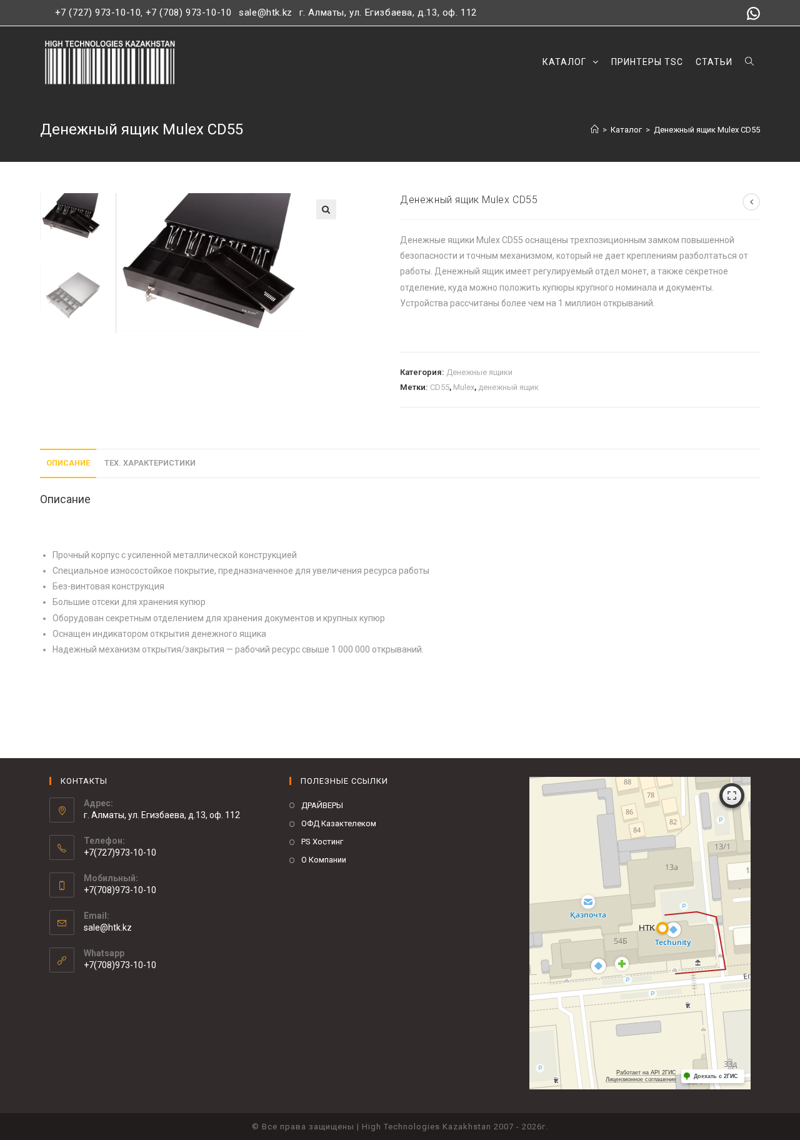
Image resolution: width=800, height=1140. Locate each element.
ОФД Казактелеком (338, 823)
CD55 (439, 387)
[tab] (68, 463)
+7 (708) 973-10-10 (189, 12)
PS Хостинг (322, 841)
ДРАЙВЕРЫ (322, 805)
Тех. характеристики (150, 463)
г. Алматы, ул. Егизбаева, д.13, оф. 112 (388, 12)
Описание (68, 463)
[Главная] (595, 129)
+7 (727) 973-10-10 (98, 12)
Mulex (463, 387)
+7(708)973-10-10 (120, 965)
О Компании (323, 859)
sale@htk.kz (264, 12)
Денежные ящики (479, 372)
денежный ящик (508, 387)
